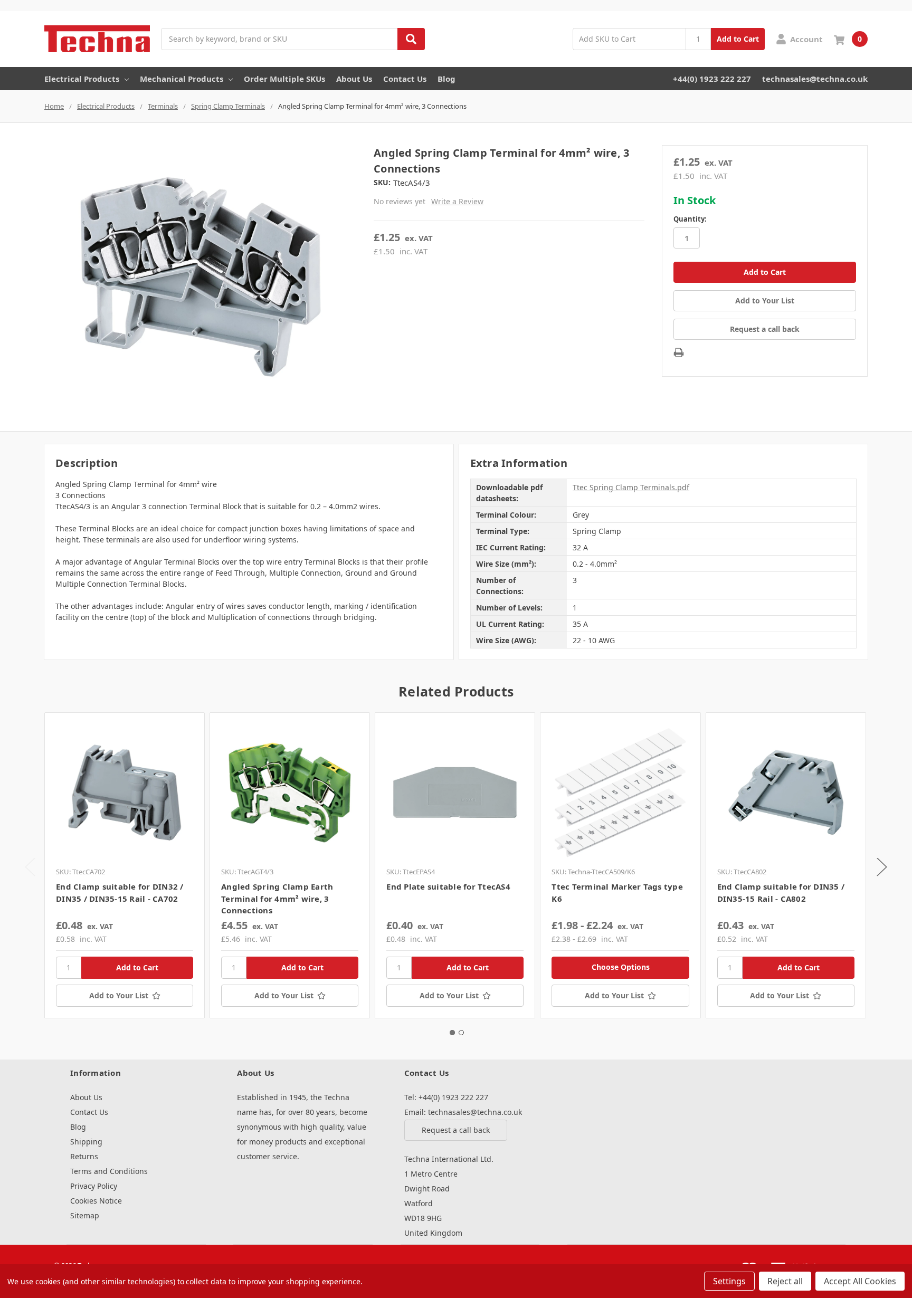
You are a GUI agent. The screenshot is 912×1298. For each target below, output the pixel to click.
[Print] (678, 352)
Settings (729, 1281)
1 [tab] (452, 1032)
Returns (84, 1156)
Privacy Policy (93, 1186)
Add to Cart (738, 39)
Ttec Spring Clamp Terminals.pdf (631, 487)
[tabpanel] (124, 865)
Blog (446, 78)
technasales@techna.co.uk (815, 78)
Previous (30, 867)
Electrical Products (81, 78)
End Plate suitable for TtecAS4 (448, 886)
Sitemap (84, 1215)
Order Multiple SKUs (284, 78)
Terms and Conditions (109, 1171)
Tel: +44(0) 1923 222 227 (446, 1097)
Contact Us (404, 78)
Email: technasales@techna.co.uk (463, 1112)
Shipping (86, 1142)
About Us (354, 78)
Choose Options (621, 967)
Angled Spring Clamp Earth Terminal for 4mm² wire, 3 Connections (277, 898)
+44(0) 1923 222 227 (712, 78)
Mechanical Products (181, 78)
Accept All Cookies (860, 1281)
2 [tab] (461, 1032)
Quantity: (690, 219)
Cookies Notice (96, 1201)
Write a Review (457, 201)
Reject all (785, 1281)
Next (881, 867)
